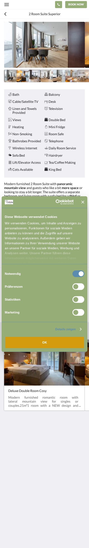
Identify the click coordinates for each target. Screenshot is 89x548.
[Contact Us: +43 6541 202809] (58, 4)
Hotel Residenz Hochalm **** (31, 4)
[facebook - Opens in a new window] (8, 473)
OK (44, 342)
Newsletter (12, 503)
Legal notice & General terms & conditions (34, 496)
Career (9, 510)
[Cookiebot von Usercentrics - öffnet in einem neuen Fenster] (56, 202)
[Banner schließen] (82, 202)
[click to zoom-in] (44, 45)
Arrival (9, 507)
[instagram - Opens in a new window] (20, 473)
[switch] (78, 286)
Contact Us (12, 492)
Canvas (27, 537)
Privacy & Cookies (17, 499)
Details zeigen (65, 329)
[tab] (44, 486)
